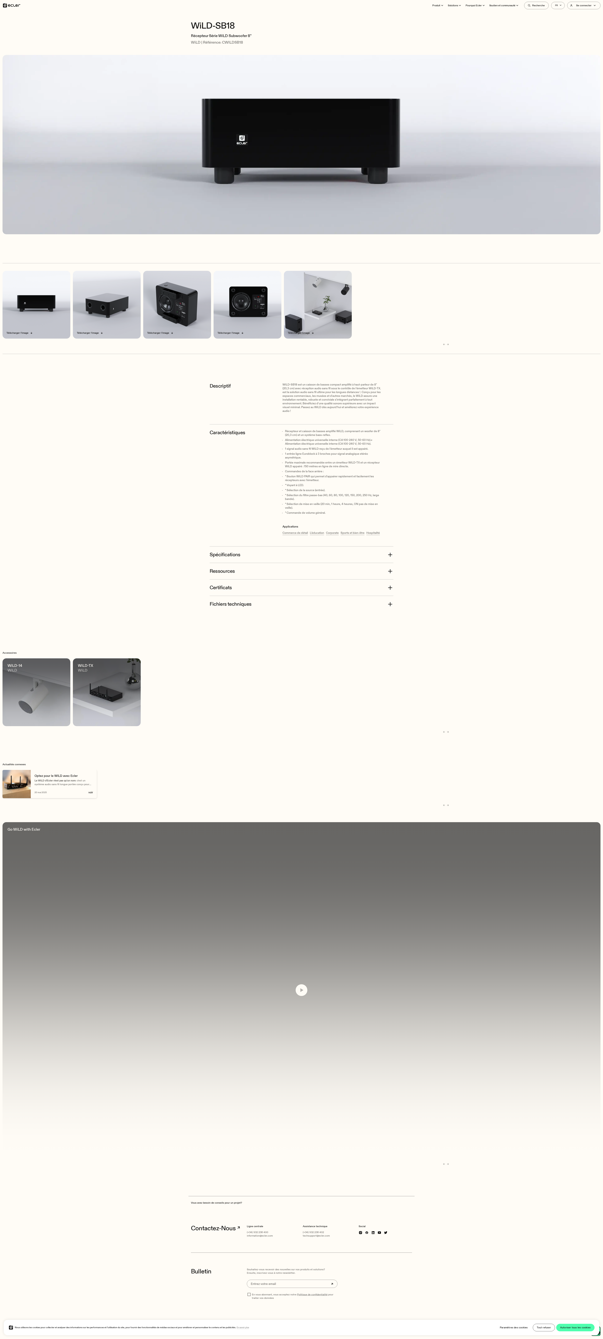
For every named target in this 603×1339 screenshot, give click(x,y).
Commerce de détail (295, 533)
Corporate (332, 533)
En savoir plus (243, 1327)
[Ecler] (12, 5)
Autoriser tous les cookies (575, 1327)
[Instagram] (360, 1233)
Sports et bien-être (352, 533)
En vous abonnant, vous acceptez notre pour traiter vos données (292, 1296)
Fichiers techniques (231, 604)
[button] (301, 17)
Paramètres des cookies (514, 1327)
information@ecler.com (260, 1235)
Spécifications (225, 555)
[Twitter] (386, 1233)
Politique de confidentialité (312, 1294)
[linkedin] (373, 1233)
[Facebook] (367, 1233)
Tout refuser (544, 1327)
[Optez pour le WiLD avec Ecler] (50, 784)
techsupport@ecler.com (316, 1235)
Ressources (222, 571)
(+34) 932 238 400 (257, 1232)
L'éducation (317, 533)
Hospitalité (373, 533)
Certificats (221, 587)
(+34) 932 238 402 (313, 1232)
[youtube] (379, 1233)
